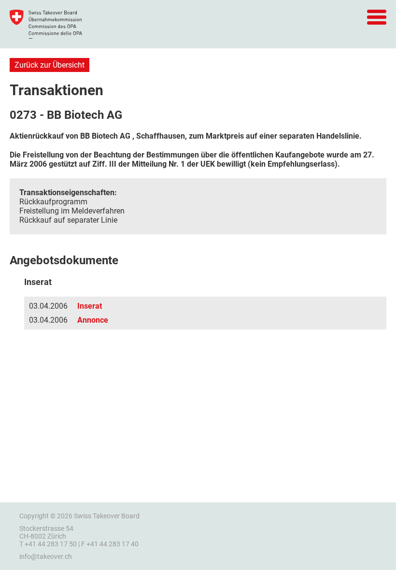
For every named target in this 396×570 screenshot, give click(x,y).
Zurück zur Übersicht (49, 65)
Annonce (92, 320)
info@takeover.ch (45, 556)
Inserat (89, 306)
